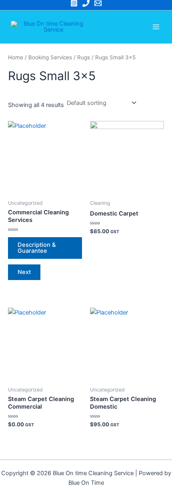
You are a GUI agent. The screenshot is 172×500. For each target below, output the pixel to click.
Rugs (83, 57)
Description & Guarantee (37, 247)
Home (15, 57)
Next (24, 272)
